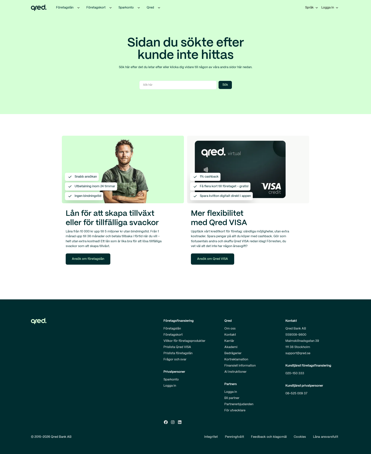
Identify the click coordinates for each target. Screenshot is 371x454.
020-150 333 (294, 373)
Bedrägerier (233, 353)
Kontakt (230, 334)
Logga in (169, 385)
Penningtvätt (234, 436)
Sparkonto (171, 379)
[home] (38, 7)
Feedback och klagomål (269, 436)
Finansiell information (240, 365)
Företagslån (172, 328)
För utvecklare (234, 410)
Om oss (230, 328)
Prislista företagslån (177, 353)
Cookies (300, 436)
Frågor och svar (174, 359)
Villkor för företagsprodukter (184, 341)
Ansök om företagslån (88, 258)
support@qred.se (297, 353)
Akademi (230, 347)
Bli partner (231, 398)
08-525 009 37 (296, 393)
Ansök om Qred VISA (212, 258)
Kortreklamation (236, 359)
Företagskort (173, 334)
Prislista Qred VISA (177, 347)
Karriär (229, 341)
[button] (78, 8)
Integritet (211, 436)
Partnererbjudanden (238, 404)
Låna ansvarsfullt (325, 436)
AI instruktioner (235, 371)
